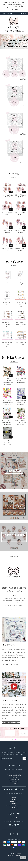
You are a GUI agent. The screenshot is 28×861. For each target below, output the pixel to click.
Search (14, 784)
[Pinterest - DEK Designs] (15, 825)
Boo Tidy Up (21, 283)
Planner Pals (13, 801)
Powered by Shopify (14, 855)
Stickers (13, 804)
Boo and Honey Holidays (21, 304)
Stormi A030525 (7, 195)
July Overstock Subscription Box (20, 380)
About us (14, 773)
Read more (14, 609)
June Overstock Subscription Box (7, 402)
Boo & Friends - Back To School (21, 324)
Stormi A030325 (7, 213)
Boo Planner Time (7, 284)
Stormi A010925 (7, 249)
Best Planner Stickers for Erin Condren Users (14, 591)
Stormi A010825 (20, 249)
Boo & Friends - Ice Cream (21, 343)
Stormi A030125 (7, 231)
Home (14, 797)
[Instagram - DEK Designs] (13, 825)
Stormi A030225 (20, 213)
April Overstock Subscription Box (7, 421)
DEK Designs (17, 853)
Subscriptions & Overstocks (13, 806)
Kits (13, 799)
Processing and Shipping (14, 775)
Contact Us (14, 777)
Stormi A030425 (20, 195)
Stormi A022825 (20, 231)
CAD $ (9, 13)
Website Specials (13, 808)
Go (25, 758)
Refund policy (14, 782)
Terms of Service (14, 779)
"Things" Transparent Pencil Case (7, 442)
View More (14, 178)
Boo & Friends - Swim (7, 343)
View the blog (14, 556)
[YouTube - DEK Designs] (18, 825)
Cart (24, 13)
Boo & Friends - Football (7, 324)
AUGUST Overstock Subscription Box (7, 381)
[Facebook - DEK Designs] (10, 825)
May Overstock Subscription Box (20, 402)
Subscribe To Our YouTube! (11, 722)
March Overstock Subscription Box (20, 421)
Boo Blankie (7, 303)
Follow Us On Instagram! (10, 665)
